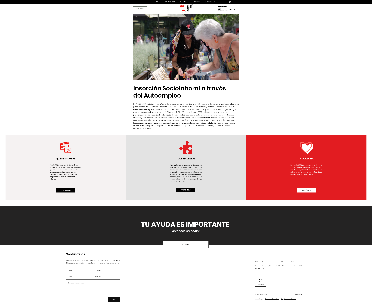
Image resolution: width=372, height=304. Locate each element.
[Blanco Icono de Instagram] (230, 1)
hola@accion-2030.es (297, 266)
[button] (259, 299)
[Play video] (186, 47)
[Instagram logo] (261, 280)
